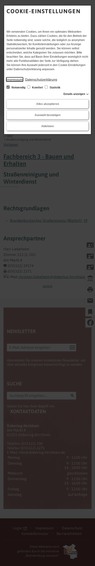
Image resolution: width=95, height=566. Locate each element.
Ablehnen (47, 126)
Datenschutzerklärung (41, 79)
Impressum (14, 79)
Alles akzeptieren (47, 104)
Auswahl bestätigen (47, 115)
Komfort (37, 87)
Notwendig (18, 87)
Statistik (54, 87)
